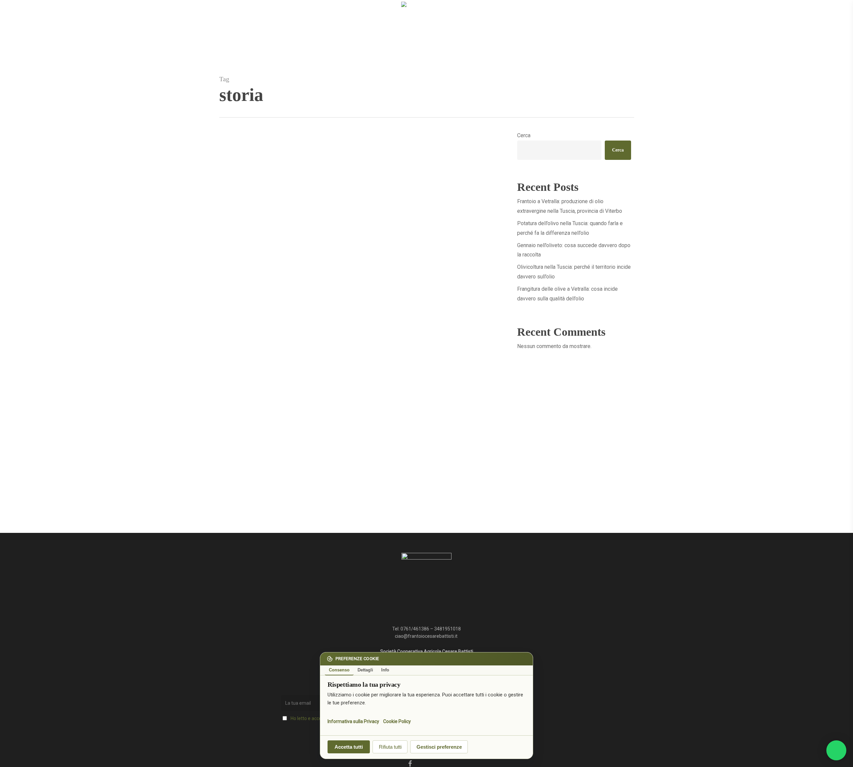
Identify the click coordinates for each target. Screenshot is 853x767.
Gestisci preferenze (439, 747)
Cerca (523, 135)
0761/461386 (415, 628)
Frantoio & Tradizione (251, 493)
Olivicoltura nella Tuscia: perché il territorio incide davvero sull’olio (574, 272)
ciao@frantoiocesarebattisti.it (426, 636)
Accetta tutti (349, 747)
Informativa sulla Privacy (353, 721)
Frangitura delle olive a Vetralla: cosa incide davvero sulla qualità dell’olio (567, 294)
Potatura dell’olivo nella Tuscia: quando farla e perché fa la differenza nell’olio (570, 228)
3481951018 (447, 628)
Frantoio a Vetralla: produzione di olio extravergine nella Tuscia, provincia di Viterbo (569, 206)
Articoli (284, 493)
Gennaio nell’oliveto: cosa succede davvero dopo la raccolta (573, 250)
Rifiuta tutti (390, 747)
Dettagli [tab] (365, 669)
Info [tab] (385, 669)
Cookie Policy (397, 721)
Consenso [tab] (339, 669)
